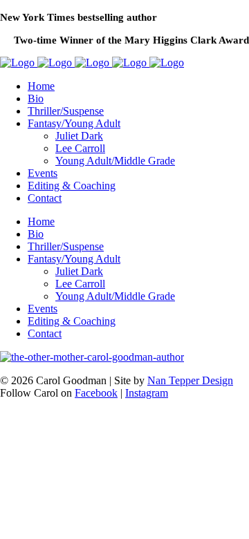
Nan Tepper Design (190, 380)
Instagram (146, 393)
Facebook (96, 393)
